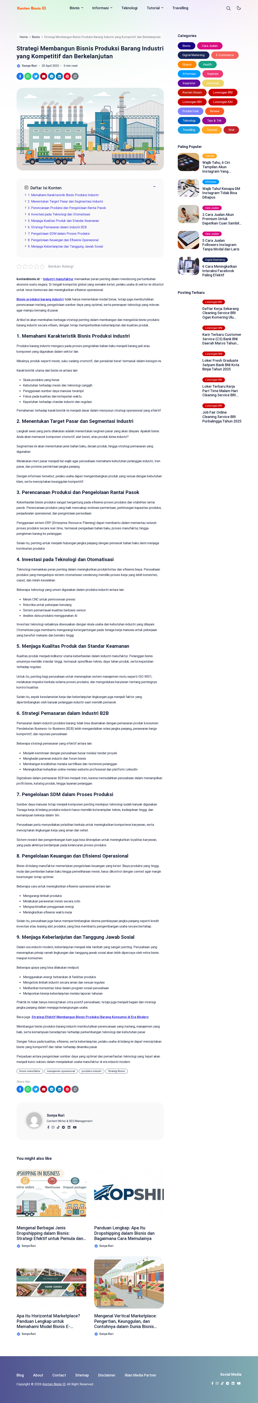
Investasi (213, 83)
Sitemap (82, 1375)
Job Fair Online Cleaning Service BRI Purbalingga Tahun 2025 (221, 416)
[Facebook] (48, 1126)
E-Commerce (225, 55)
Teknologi (129, 8)
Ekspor (187, 64)
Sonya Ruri (55, 1115)
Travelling (180, 8)
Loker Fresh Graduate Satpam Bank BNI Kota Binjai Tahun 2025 (220, 364)
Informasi (100, 8)
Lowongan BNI (223, 92)
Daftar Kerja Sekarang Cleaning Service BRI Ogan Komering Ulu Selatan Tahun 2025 (220, 313)
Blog (20, 1375)
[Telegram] (63, 1126)
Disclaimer (106, 1375)
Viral (231, 130)
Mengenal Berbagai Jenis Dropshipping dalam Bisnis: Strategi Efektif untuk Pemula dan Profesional (50, 1233)
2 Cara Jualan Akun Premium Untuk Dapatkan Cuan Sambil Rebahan (220, 218)
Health (207, 64)
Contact (59, 1375)
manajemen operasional (61, 1071)
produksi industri (91, 1071)
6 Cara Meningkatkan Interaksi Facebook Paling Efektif (219, 270)
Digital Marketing (194, 55)
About (38, 1375)
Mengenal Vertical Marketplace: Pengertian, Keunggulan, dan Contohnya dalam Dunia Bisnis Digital (125, 1321)
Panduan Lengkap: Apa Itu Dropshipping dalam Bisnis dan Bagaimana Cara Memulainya (124, 1233)
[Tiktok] (58, 1126)
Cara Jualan (210, 46)
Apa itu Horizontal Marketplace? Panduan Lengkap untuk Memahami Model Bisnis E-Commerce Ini (48, 1321)
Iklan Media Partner (140, 1375)
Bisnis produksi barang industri (40, 299)
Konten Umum (192, 92)
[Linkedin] (68, 1126)
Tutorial (153, 8)
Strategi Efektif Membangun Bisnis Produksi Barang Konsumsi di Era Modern (90, 1017)
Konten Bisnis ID (54, 1384)
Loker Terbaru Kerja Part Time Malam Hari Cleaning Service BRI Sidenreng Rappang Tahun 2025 (220, 390)
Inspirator (189, 83)
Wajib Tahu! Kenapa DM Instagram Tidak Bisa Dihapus (221, 193)
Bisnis (75, 8)
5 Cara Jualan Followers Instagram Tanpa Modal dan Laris (220, 244)
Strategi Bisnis (116, 1071)
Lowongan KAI (223, 102)
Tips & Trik (214, 120)
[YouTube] (74, 1126)
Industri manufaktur (58, 279)
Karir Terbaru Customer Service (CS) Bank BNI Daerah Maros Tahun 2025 (221, 338)
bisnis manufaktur (29, 1071)
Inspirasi (212, 74)
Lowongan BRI (192, 102)
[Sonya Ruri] (37, 1120)
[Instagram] (52, 1126)
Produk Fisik (191, 111)
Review (214, 111)
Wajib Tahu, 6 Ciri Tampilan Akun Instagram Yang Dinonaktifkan (216, 166)
